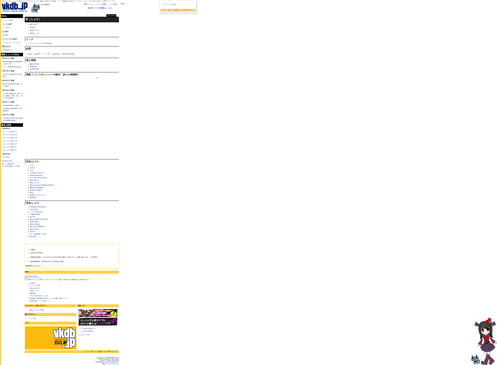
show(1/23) (34, 209)
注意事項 (94, 257)
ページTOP (170, 5)
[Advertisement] (97, 117)
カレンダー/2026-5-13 (10, 141)
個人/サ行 (33, 24)
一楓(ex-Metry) (35, 214)
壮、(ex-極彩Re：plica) (38, 234)
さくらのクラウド (112, 364)
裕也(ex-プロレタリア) (38, 195)
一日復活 (16, 105)
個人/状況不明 (68, 54)
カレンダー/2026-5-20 (10, 144)
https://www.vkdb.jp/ (31, 276)
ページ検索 (97, 351)
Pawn (37, 54)
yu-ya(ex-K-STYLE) (36, 173)
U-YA (32, 165)
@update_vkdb (7, 161)
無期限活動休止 (11, 120)
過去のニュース (11, 50)
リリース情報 (101, 4)
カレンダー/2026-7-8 (9, 150)
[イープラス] (98, 325)
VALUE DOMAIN (87, 331)
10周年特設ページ (35, 301)
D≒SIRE (5, 93)
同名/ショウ (34, 33)
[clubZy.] (98, 316)
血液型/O (33, 66)
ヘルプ (104, 351)
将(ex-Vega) (34, 222)
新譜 (11, 20)
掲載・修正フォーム (61, 298)
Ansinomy (56, 54)
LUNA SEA (6, 74)
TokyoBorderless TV (88, 328)
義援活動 (32, 293)
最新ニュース (89, 4)
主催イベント (46, 301)
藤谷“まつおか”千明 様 (37, 310)
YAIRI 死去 (18, 67)
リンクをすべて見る (83, 334)
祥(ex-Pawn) (111, 15)
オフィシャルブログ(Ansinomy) (41, 43)
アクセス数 (33, 296)
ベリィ (5, 67)
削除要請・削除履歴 (36, 298)
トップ (86, 351)
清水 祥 (32, 231)
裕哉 (31, 192)
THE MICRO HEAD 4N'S (11, 118)
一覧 (91, 351)
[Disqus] (50, 110)
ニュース (6, 20)
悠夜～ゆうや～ (35, 183)
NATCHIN (6, 157)
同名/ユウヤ (34, 30)
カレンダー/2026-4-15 (10, 131)
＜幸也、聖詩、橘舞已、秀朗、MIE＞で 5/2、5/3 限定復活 (13, 96)
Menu (4, 16)
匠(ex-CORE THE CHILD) (39, 219)
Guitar (32, 27)
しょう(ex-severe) (36, 212)
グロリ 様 (33, 318)
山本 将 (32, 217)
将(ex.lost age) (35, 224)
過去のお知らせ (35, 288)
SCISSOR (6, 108)
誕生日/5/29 (34, 64)
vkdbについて (34, 290)
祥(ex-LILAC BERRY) (37, 226)
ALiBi (4, 105)
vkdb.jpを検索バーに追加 (12, 166)
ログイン (115, 351)
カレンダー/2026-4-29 (10, 138)
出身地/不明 (34, 69)
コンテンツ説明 (35, 285)
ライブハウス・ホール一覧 (11, 42)
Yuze (31, 170)
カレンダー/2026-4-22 (10, 134)
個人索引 (6, 35)
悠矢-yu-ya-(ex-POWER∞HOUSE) (42, 185)
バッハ (45, 54)
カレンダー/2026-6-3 (9, 147)
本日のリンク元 (43, 296)
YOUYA (32, 168)
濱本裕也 (33, 197)
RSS (109, 351)
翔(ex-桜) (33, 236)
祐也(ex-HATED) (35, 190)
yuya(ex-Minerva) (36, 175)
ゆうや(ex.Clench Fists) (38, 178)
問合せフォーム (49, 298)
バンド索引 (113, 4)
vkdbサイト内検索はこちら (100, 8)
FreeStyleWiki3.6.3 (112, 362)
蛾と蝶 (5, 84)
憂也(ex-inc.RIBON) (37, 188)
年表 (4, 50)
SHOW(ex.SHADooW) (37, 207)
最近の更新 (6, 125)
